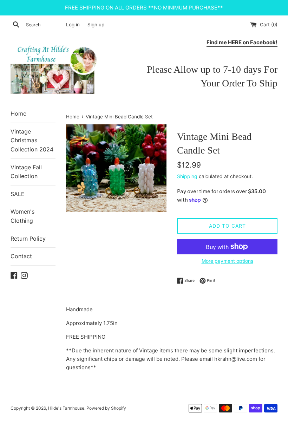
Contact (21, 256)
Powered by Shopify (106, 408)
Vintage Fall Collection (26, 172)
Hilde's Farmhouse (66, 408)
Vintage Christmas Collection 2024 (32, 140)
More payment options (227, 261)
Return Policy (28, 238)
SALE (18, 193)
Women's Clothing (22, 216)
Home (18, 113)
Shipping (187, 176)
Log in (73, 24)
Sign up (95, 24)
